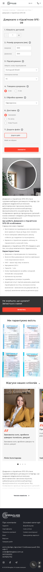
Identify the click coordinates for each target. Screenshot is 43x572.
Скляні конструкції (30, 532)
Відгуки (5, 538)
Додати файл (15, 135)
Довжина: (8, 54)
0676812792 (7, 557)
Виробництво (28, 526)
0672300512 (7, 554)
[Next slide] (39, 383)
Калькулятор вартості (31, 535)
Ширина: (7, 48)
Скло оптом (27, 529)
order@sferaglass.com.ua (12, 552)
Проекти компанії (9, 532)
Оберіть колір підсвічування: (15, 66)
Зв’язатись (21, 310)
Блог (4, 535)
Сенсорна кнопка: (11, 75)
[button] (18, 464)
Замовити (21, 150)
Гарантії (5, 526)
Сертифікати (7, 529)
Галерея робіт (7, 542)
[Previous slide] (34, 383)
